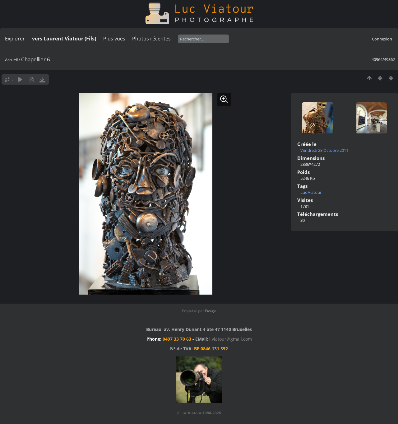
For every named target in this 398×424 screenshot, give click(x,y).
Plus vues (114, 38)
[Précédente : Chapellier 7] (380, 78)
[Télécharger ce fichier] (42, 79)
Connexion (382, 39)
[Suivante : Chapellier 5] (391, 78)
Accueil (11, 60)
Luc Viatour (311, 192)
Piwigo (210, 311)
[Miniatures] (369, 78)
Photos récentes (151, 38)
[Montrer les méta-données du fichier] (31, 79)
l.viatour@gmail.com (230, 339)
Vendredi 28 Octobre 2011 (324, 150)
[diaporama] (20, 79)
